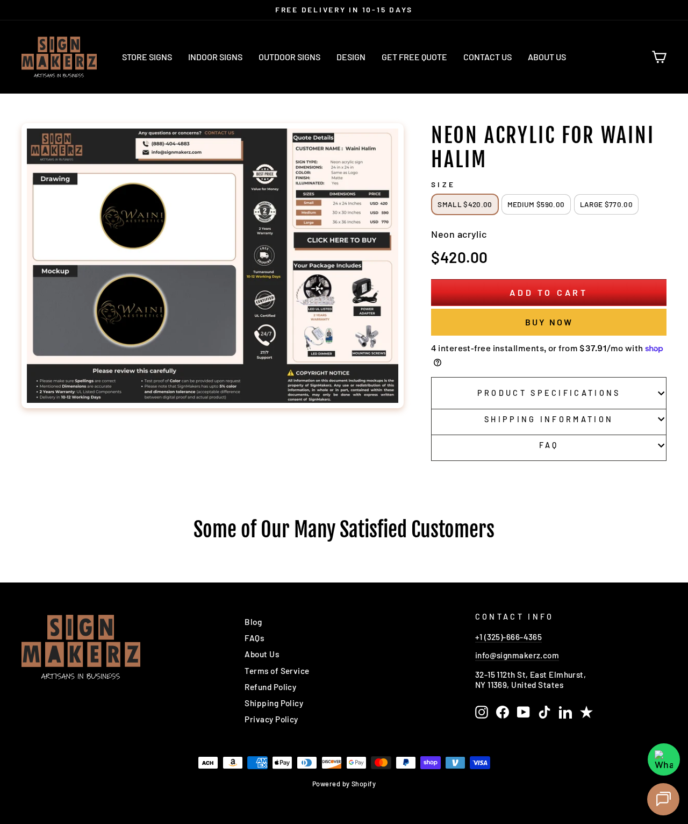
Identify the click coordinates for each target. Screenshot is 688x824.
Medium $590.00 (536, 204)
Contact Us (487, 57)
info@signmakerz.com (517, 655)
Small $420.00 (465, 204)
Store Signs (147, 57)
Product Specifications (549, 392)
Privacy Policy (271, 719)
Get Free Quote (414, 57)
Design (351, 57)
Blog (253, 622)
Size (443, 184)
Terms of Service (277, 671)
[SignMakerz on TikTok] (544, 712)
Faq (549, 445)
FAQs (254, 638)
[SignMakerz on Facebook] (502, 712)
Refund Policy (270, 687)
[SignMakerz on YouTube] (523, 712)
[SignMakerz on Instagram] (481, 712)
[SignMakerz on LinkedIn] (565, 712)
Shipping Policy (274, 703)
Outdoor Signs (289, 57)
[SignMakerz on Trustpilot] (586, 712)
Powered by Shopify (344, 783)
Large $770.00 (606, 204)
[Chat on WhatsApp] (664, 759)
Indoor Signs (215, 57)
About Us (547, 57)
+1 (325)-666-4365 (508, 637)
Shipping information (548, 419)
